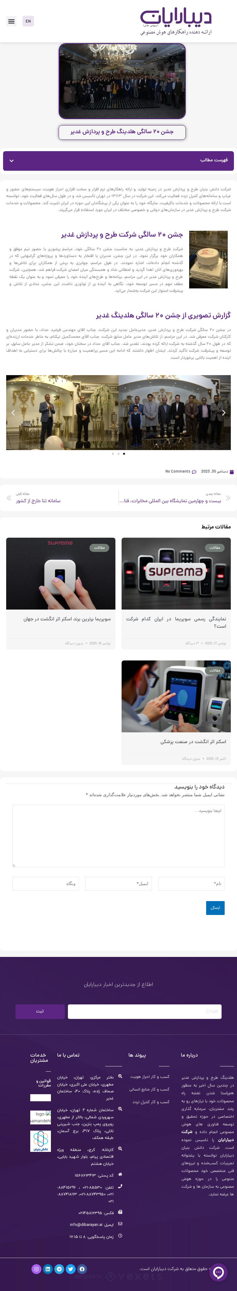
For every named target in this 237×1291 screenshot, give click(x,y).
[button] (11, 21)
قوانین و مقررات (43, 1083)
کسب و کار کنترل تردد (150, 1102)
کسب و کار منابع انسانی (149, 1090)
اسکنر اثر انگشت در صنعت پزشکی (193, 742)
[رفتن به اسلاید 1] (113, 454)
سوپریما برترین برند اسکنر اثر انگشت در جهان (67, 619)
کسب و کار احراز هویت (150, 1077)
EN (28, 22)
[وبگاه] (45, 884)
